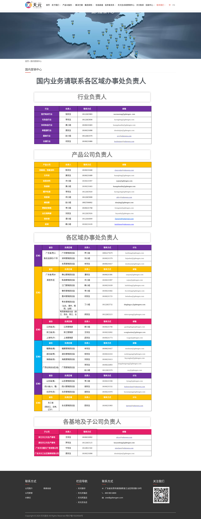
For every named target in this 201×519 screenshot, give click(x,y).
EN (174, 5)
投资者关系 (110, 5)
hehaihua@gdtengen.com (134, 296)
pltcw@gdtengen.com (124, 437)
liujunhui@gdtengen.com (134, 258)
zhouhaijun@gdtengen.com (124, 130)
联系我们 (160, 5)
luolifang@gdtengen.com (134, 253)
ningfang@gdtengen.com (124, 448)
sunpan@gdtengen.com (134, 275)
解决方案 (79, 5)
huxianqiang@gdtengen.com (134, 392)
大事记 (28, 497)
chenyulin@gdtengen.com (124, 170)
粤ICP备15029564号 (74, 515)
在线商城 (99, 5)
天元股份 (44, 515)
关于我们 (56, 5)
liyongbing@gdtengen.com (124, 120)
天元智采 (140, 5)
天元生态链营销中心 (126, 5)
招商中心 (150, 5)
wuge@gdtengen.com (135, 338)
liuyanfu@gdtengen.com (124, 213)
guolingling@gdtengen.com (134, 327)
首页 (48, 5)
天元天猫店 (82, 493)
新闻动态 (47, 488)
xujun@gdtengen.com (134, 280)
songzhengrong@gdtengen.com (129, 364)
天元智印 (81, 488)
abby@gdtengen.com (124, 197)
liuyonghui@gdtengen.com (135, 358)
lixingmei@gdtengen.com (124, 208)
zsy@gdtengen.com (124, 136)
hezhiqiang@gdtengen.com (124, 141)
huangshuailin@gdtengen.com (124, 125)
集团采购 (89, 5)
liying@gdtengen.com (134, 381)
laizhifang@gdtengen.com (134, 285)
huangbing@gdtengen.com (124, 175)
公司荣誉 (29, 493)
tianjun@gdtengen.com (134, 406)
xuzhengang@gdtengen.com (134, 354)
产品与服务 (67, 5)
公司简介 (29, 488)
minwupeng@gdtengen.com (134, 314)
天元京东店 (82, 502)
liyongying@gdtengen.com (124, 192)
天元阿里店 (82, 497)
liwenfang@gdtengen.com (134, 291)
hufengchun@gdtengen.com (134, 386)
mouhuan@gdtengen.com (134, 264)
